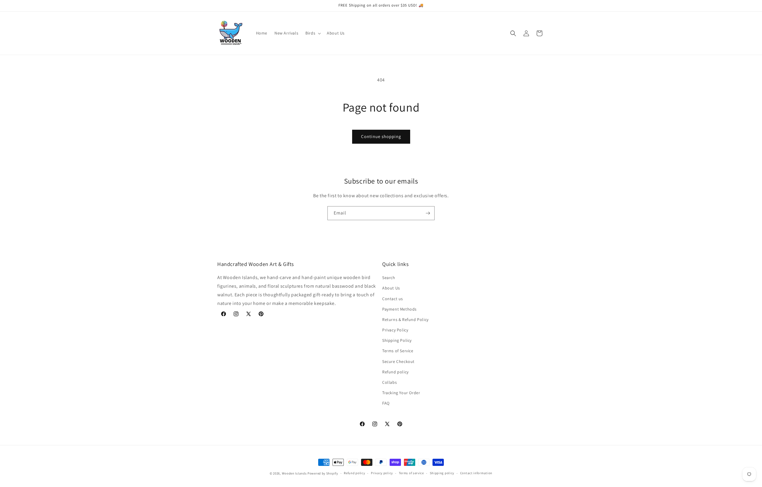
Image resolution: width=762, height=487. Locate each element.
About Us (391, 288)
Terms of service (411, 473)
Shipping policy (442, 473)
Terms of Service (397, 350)
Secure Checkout (398, 361)
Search (388, 277)
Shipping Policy (397, 340)
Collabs (389, 382)
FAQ (386, 403)
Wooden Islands (294, 473)
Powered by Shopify (322, 473)
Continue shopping (381, 136)
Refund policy (395, 372)
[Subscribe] (427, 213)
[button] (312, 33)
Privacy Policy (395, 330)
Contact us (392, 298)
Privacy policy (382, 473)
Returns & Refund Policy (405, 319)
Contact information (476, 473)
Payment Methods (399, 309)
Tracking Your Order (401, 392)
